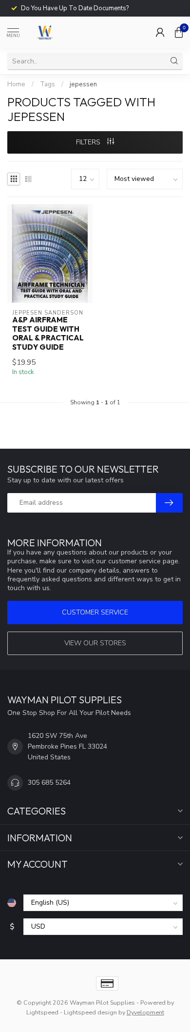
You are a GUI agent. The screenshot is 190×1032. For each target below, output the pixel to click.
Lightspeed (42, 1012)
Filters (89, 142)
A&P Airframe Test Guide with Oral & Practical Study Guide (48, 333)
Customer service (95, 612)
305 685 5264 (49, 782)
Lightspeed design (90, 1012)
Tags (47, 84)
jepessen (83, 84)
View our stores (95, 643)
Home (16, 84)
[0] (179, 32)
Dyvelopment (145, 1012)
